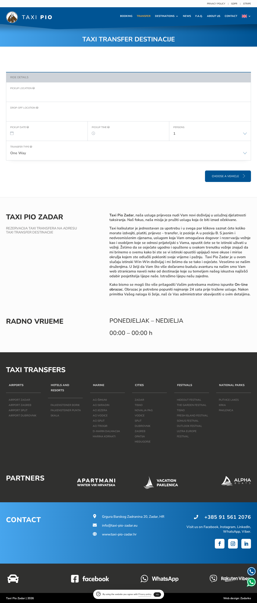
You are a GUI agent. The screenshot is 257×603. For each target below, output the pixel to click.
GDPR (234, 3)
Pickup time (99, 127)
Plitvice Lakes (229, 400)
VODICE (140, 415)
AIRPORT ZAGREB (20, 405)
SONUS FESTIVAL (188, 421)
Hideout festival (189, 400)
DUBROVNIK (142, 426)
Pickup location (21, 88)
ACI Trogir (100, 426)
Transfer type (20, 146)
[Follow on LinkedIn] (246, 544)
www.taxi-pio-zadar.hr (114, 534)
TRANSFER (144, 16)
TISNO (139, 405)
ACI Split (99, 421)
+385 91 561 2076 (227, 517)
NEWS (187, 16)
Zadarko (245, 598)
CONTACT (231, 16)
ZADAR (139, 400)
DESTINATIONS (164, 16)
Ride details (19, 77)
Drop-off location (23, 107)
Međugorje (143, 442)
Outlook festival (189, 426)
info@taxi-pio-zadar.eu (115, 525)
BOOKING (126, 16)
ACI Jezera (100, 410)
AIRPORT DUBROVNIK (22, 415)
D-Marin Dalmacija (106, 431)
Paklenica (226, 410)
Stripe (247, 3)
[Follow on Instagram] (233, 544)
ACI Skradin (101, 405)
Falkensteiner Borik (65, 405)
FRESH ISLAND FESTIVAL (192, 415)
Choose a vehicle (226, 176)
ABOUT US (213, 16)
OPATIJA (140, 436)
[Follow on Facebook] (219, 544)
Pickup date (18, 127)
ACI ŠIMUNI (100, 400)
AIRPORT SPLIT (18, 410)
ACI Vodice (100, 415)
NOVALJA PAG (144, 410)
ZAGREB (140, 431)
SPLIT (138, 421)
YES (157, 595)
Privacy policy (216, 3)
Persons (178, 127)
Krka (222, 405)
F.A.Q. (199, 16)
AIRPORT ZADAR (19, 400)
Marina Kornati (104, 436)
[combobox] (210, 135)
